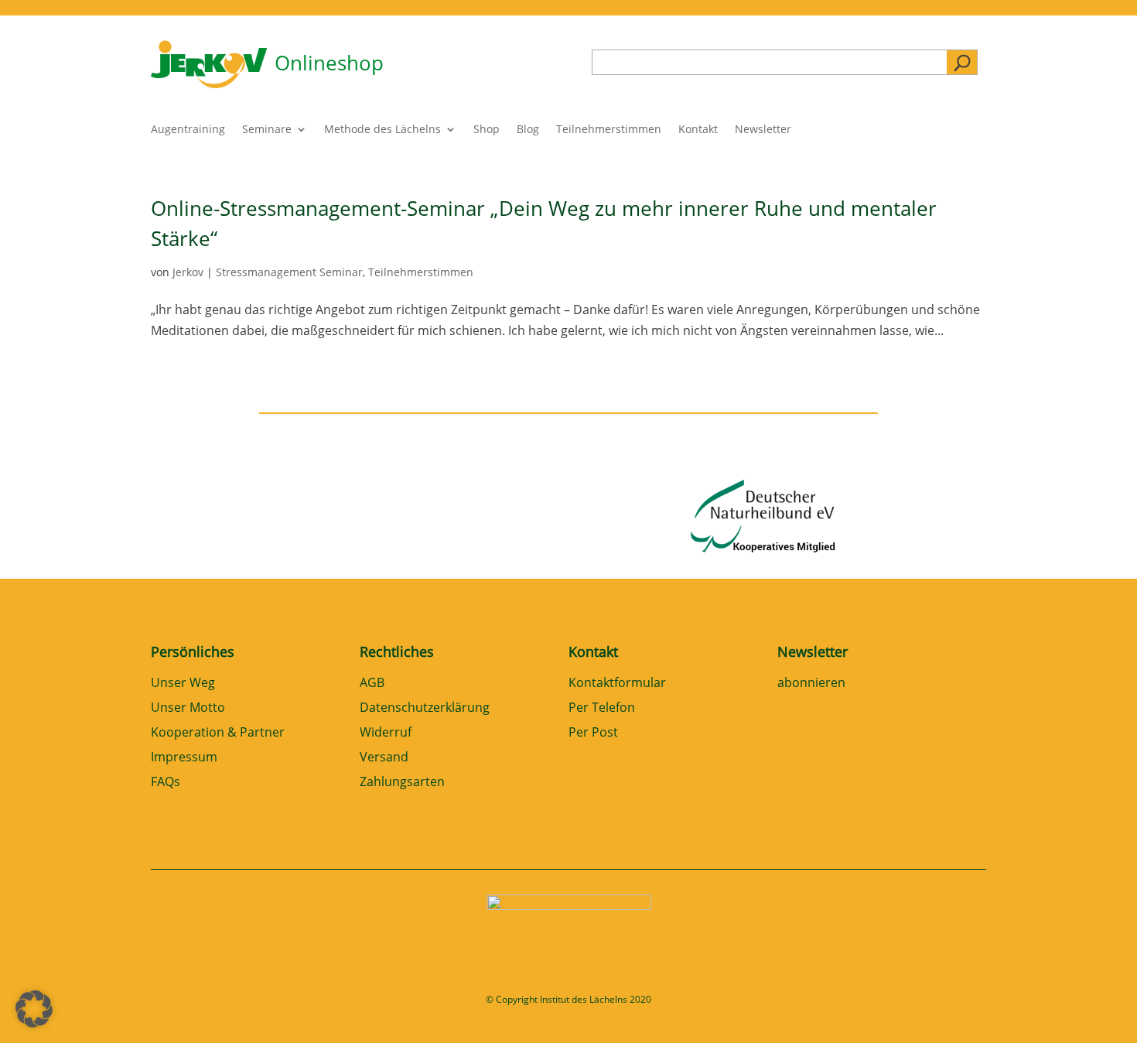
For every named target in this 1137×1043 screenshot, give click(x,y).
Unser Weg (183, 683)
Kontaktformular (617, 683)
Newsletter (763, 130)
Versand (384, 758)
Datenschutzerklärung (425, 708)
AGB (372, 683)
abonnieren (811, 683)
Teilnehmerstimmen (608, 130)
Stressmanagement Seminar (289, 272)
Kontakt (698, 130)
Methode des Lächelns (382, 130)
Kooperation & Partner (218, 733)
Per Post (593, 733)
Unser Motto (188, 708)
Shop (486, 130)
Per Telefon (601, 708)
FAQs (165, 782)
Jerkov (187, 272)
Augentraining (188, 130)
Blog (528, 130)
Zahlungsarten (402, 782)
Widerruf (385, 733)
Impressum (184, 758)
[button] (34, 1009)
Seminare (267, 130)
